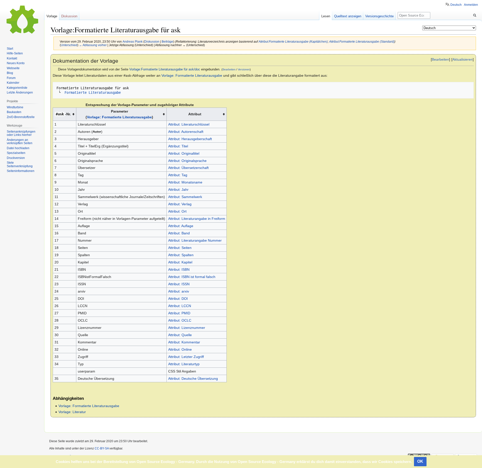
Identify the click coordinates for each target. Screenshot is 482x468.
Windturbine (15, 107)
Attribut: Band (179, 233)
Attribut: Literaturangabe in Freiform (196, 219)
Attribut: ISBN (179, 269)
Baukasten (14, 112)
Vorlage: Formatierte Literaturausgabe (191, 75)
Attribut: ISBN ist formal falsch (191, 277)
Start (10, 48)
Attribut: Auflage (180, 226)
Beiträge (167, 41)
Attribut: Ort (177, 211)
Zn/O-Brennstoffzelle (21, 117)
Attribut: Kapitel (180, 262)
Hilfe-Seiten (15, 53)
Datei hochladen (18, 148)
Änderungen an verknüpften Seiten (19, 141)
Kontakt (12, 58)
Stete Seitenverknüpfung (20, 164)
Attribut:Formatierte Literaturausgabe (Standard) (361, 41)
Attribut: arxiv (178, 291)
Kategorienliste (17, 87)
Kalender (13, 82)
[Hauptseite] (22, 20)
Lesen (325, 16)
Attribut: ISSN (179, 284)
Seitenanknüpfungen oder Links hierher (21, 133)
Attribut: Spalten (181, 255)
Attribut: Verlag (180, 204)
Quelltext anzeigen (347, 16)
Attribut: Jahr (178, 190)
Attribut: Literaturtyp (184, 364)
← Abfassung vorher (93, 45)
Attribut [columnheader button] (194, 114)
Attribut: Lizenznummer (186, 328)
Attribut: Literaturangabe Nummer (195, 240)
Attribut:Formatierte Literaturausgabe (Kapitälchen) (293, 41)
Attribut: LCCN (179, 306)
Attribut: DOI (178, 299)
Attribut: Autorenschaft (185, 132)
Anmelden (471, 5)
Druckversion (16, 158)
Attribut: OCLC (179, 320)
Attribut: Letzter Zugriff (186, 357)
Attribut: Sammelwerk (185, 197)
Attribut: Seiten (180, 248)
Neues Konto (16, 63)
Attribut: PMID (179, 313)
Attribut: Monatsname (185, 182)
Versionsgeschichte (379, 16)
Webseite (13, 68)
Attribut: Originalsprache (187, 161)
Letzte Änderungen (20, 92)
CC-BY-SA (102, 448)
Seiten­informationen (20, 171)
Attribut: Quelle (180, 335)
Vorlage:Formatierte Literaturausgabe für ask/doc (164, 69)
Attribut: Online (180, 349)
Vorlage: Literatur (72, 412)
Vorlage (51, 16)
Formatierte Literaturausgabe (92, 92)
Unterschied (69, 45)
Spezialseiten (16, 153)
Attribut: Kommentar (184, 342)
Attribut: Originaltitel (183, 153)
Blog (10, 73)
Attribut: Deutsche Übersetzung (193, 379)
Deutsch (456, 5)
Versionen (244, 69)
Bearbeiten (440, 59)
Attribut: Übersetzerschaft (188, 168)
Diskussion (151, 41)
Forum (11, 78)
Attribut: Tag (177, 175)
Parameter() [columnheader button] (119, 114)
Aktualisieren (462, 59)
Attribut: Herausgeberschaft (190, 139)
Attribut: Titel (178, 146)
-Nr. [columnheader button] (63, 114)
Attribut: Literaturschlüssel (188, 124)
